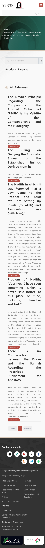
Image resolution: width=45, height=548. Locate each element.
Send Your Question (10, 501)
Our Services (29, 490)
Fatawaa (27, 481)
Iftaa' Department (9, 481)
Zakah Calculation (31, 485)
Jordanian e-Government (12, 522)
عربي (36, 13)
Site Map (5, 506)
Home (7, 29)
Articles (5, 497)
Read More (14, 146)
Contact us (6, 510)
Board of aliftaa (8, 485)
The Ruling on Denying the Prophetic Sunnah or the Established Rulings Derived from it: (24, 158)
